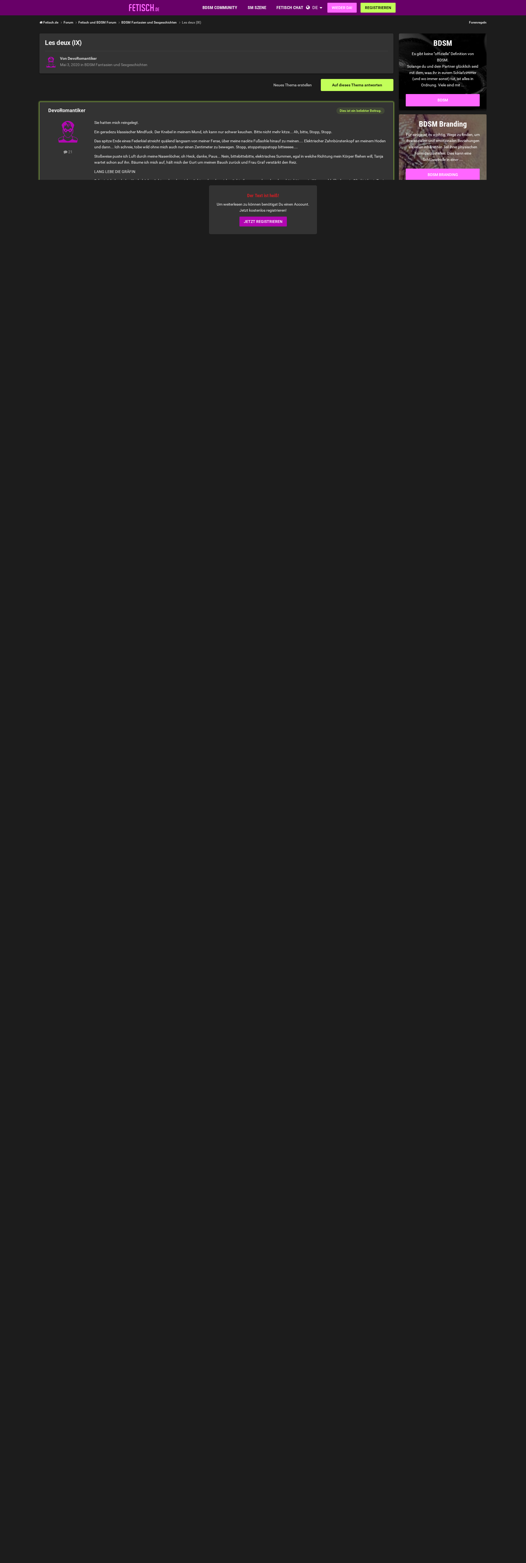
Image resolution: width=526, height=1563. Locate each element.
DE (315, 7)
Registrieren (378, 7)
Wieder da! (342, 7)
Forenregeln (478, 22)
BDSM (443, 100)
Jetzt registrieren (263, 222)
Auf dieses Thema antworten (357, 85)
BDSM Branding (443, 174)
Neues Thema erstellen (292, 85)
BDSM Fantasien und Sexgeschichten (115, 65)
